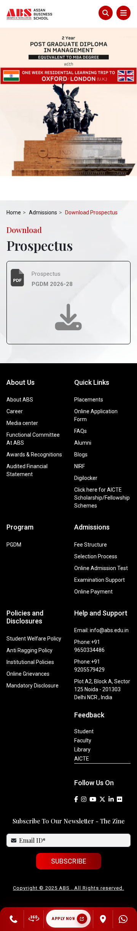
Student (84, 731)
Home (13, 212)
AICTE (81, 758)
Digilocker (85, 478)
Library (82, 749)
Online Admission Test (101, 568)
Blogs (81, 454)
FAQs (80, 431)
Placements (88, 400)
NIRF (79, 466)
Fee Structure (90, 545)
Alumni (82, 443)
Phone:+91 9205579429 (89, 666)
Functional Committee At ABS (33, 439)
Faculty (82, 740)
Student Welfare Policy (33, 639)
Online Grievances (27, 674)
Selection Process (95, 556)
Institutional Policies (30, 662)
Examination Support (99, 580)
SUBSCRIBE (68, 861)
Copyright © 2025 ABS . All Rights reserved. (68, 888)
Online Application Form (96, 415)
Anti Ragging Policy (29, 650)
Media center (22, 423)
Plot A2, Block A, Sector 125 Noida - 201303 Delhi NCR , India (102, 689)
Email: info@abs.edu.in (101, 630)
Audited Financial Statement (27, 470)
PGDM (13, 545)
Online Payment (93, 592)
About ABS (19, 400)
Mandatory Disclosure (32, 686)
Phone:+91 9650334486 (89, 646)
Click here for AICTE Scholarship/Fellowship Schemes (102, 498)
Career (14, 411)
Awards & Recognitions (34, 454)
